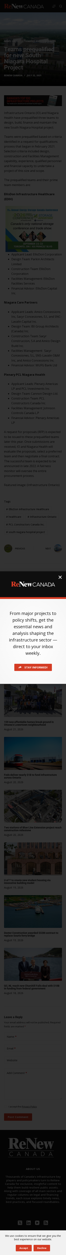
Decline (41, 1248)
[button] (60, 577)
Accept (23, 1248)
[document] (33, 627)
